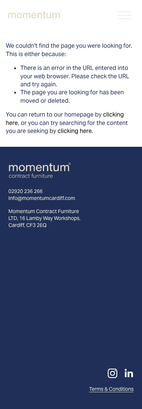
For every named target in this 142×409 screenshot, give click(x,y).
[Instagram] (112, 373)
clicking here (75, 131)
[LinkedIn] (128, 373)
